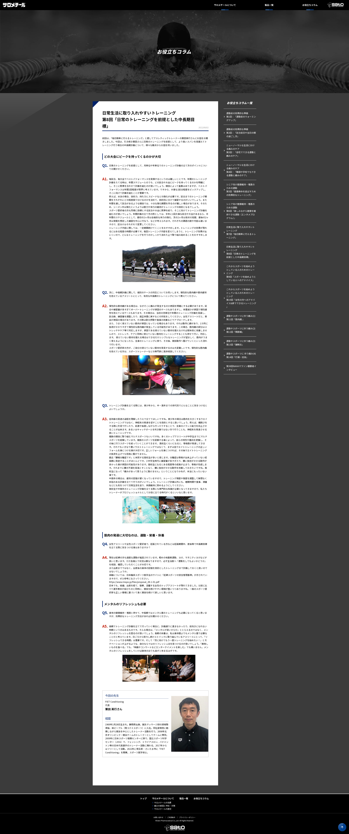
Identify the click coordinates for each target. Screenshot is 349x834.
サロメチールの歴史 (162, 808)
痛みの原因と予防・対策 (164, 805)
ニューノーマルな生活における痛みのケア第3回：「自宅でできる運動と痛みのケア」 (241, 150)
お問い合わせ (158, 817)
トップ (143, 798)
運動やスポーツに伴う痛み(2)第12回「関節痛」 (240, 330)
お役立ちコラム (310, 5)
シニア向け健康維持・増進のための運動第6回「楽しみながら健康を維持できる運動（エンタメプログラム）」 (241, 210)
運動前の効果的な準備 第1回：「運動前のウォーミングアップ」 (241, 117)
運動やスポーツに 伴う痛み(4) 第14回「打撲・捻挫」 (241, 355)
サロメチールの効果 (162, 802)
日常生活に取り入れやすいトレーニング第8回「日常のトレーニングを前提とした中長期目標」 (241, 252)
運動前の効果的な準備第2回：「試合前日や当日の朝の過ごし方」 (241, 132)
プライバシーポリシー (187, 817)
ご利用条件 (171, 817)
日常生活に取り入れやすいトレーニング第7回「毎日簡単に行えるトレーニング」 (241, 232)
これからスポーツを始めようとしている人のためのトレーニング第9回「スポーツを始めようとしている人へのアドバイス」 (241, 273)
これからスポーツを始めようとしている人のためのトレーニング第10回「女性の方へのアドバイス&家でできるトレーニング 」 (241, 298)
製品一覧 (269, 5)
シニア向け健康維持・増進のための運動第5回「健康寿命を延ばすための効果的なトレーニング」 (241, 190)
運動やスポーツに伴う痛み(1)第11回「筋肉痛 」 (240, 317)
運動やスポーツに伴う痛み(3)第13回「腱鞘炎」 (240, 342)
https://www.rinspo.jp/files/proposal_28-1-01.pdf (134, 582)
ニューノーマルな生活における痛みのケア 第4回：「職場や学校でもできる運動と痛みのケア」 (241, 170)
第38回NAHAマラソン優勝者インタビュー (241, 367)
